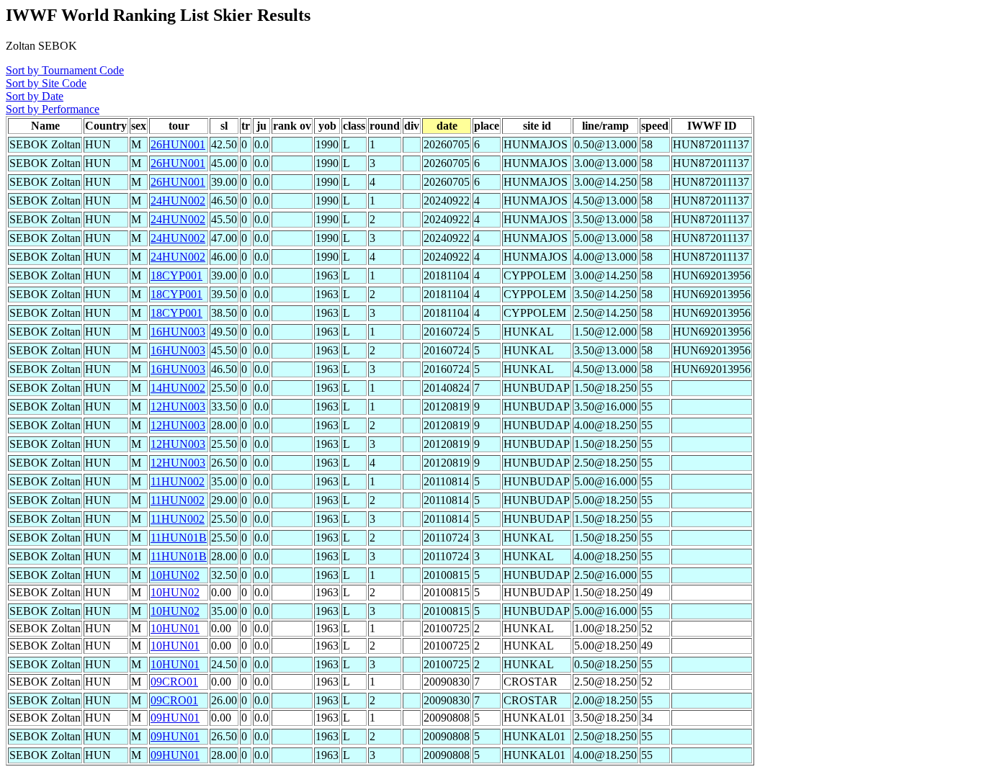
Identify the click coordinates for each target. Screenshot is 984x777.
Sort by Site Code (46, 83)
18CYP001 (176, 275)
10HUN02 (175, 575)
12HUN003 (178, 406)
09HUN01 (175, 717)
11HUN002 (178, 481)
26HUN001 (178, 144)
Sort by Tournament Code (65, 70)
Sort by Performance (52, 109)
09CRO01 (174, 681)
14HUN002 (178, 388)
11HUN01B (179, 537)
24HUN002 (178, 200)
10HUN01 (175, 628)
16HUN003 (178, 331)
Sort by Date (34, 96)
